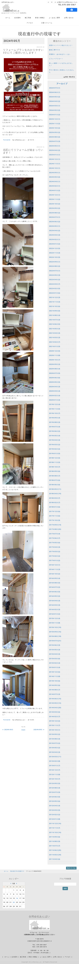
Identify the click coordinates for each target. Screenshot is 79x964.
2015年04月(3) (54, 654)
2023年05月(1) (54, 226)
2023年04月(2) (54, 230)
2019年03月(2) (54, 444)
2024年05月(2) (54, 177)
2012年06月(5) (54, 797)
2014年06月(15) (55, 699)
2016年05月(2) (54, 596)
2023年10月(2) (54, 204)
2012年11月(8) (54, 774)
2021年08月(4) (54, 315)
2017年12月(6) (54, 511)
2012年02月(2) (54, 814)
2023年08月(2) (54, 213)
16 (17, 898)
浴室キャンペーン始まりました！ (61, 45)
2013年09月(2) (54, 734)
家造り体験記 (40, 17)
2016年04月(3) (54, 600)
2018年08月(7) (54, 476)
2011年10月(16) (55, 832)
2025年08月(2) (54, 137)
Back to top (71, 868)
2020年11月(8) (54, 355)
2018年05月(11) (55, 489)
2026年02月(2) (54, 110)
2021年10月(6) (54, 306)
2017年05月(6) (54, 542)
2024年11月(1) (54, 164)
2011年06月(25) (55, 850)
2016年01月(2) (54, 614)
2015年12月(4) (54, 618)
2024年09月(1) (54, 172)
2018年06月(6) (54, 484)
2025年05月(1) (54, 146)
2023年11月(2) (54, 199)
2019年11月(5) (54, 409)
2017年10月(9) (54, 520)
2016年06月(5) (54, 592)
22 (14, 902)
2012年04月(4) (54, 805)
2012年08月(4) (54, 788)
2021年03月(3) (54, 337)
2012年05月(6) (54, 801)
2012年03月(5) (54, 810)
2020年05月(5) (54, 382)
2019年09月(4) (54, 418)
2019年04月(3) (54, 440)
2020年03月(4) (54, 391)
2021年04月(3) (54, 333)
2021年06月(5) (54, 324)
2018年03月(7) (54, 498)
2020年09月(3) (54, 364)
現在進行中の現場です (17, 871)
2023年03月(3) (54, 235)
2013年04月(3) (54, 752)
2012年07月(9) (54, 792)
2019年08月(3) (54, 422)
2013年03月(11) (55, 756)
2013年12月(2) (54, 721)
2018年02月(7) (54, 502)
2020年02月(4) (54, 395)
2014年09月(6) (54, 685)
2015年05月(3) (54, 650)
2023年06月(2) (54, 221)
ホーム (7, 17)
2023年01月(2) (54, 244)
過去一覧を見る (70, 77)
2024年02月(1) (54, 186)
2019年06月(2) (54, 431)
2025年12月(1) (54, 119)
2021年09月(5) (54, 311)
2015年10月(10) (55, 627)
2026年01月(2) (54, 114)
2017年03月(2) (54, 551)
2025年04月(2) (54, 150)
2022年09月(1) (54, 262)
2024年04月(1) (54, 181)
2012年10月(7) (54, 779)
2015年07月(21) (55, 641)
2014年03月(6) (54, 712)
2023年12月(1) (54, 195)
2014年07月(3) (54, 694)
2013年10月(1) (54, 730)
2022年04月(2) (54, 279)
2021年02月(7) (54, 342)
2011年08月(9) (54, 841)
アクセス (30, 23)
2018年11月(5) (54, 462)
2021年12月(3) (54, 297)
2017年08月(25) (55, 529)
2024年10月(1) (54, 168)
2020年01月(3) (54, 400)
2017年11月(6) (54, 516)
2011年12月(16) (55, 823)
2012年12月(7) (54, 770)
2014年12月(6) (54, 672)
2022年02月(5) (54, 288)
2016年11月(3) (54, 569)
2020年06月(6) (54, 378)
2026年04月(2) (54, 101)
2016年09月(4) (54, 578)
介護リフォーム (46, 23)
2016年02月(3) (54, 609)
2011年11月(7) (54, 828)
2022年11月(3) (54, 253)
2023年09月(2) (54, 208)
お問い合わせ (69, 17)
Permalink (6, 140)
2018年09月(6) (54, 471)
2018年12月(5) (54, 458)
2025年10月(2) (54, 128)
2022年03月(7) (54, 284)
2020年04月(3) (54, 386)
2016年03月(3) (54, 605)
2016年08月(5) (54, 583)
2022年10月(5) (54, 257)
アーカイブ (61, 83)
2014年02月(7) (54, 716)
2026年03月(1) (54, 106)
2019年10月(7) (54, 413)
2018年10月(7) (54, 467)
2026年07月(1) (54, 88)
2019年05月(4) (54, 435)
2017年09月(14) (55, 525)
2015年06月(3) (54, 645)
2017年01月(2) (54, 560)
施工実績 (28, 17)
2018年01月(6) (54, 507)
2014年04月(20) (55, 707)
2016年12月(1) (54, 565)
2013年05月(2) (54, 748)
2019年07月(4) (54, 427)
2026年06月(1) (54, 92)
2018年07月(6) (54, 480)
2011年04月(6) (54, 859)
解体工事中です (54, 50)
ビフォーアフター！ (56, 58)
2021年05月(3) (54, 329)
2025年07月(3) (54, 141)
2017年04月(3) (54, 547)
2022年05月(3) (54, 275)
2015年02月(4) (54, 663)
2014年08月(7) (54, 690)
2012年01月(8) (54, 819)
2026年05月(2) (54, 97)
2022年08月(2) (54, 266)
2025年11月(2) (54, 123)
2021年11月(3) (54, 302)
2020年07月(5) (54, 373)
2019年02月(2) (54, 449)
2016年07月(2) (54, 587)
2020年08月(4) (54, 369)
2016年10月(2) (54, 574)
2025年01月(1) (54, 155)
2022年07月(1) (54, 271)
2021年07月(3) (54, 320)
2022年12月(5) (54, 248)
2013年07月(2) (54, 743)
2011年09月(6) (54, 837)
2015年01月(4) (54, 667)
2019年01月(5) (54, 453)
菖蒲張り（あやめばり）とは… (60, 54)
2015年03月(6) (54, 658)
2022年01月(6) (54, 293)
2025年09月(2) (54, 132)
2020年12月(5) (54, 351)
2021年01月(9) (54, 346)
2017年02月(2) (54, 556)
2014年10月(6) (54, 681)
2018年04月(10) (55, 493)
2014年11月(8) (54, 676)
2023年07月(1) (54, 217)
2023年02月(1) (54, 239)
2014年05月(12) (55, 703)
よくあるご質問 (54, 17)
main (23, 730)
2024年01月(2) (54, 190)
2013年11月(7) (54, 725)
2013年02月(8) (54, 761)
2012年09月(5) (54, 783)
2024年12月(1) (54, 159)
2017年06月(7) (54, 538)
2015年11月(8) (54, 623)
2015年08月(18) (55, 636)
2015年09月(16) (55, 632)
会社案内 (17, 17)
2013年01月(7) (54, 765)
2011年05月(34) (55, 855)
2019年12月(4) (54, 404)
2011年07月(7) (54, 846)
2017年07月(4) (54, 534)
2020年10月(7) (54, 360)
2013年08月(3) (54, 739)
